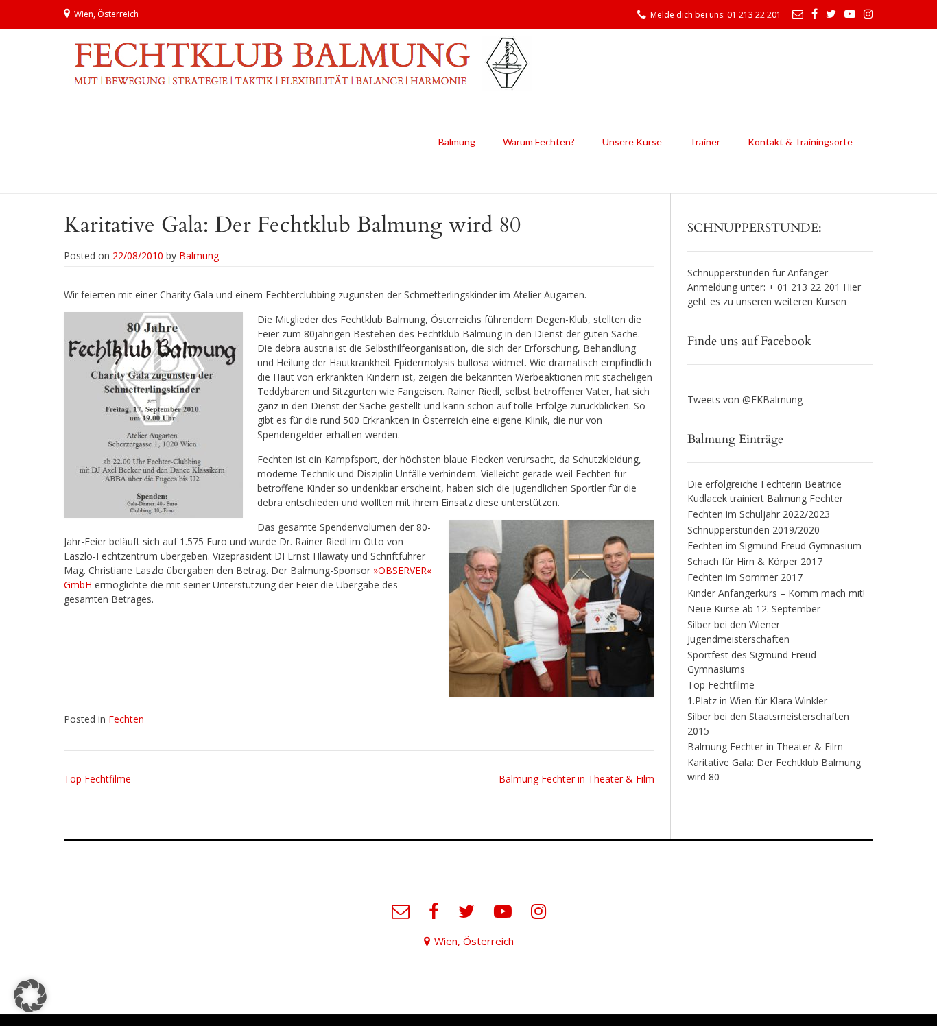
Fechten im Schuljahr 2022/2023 (758, 514)
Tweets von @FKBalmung (745, 399)
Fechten (126, 719)
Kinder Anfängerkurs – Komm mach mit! (776, 592)
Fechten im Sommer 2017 (745, 577)
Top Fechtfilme (97, 778)
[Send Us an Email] (797, 13)
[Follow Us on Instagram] (868, 13)
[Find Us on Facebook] (814, 13)
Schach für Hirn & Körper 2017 (754, 561)
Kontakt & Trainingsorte (800, 141)
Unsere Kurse (632, 141)
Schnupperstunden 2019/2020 (753, 529)
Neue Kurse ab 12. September (753, 608)
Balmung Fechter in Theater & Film (576, 778)
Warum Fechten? (539, 141)
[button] (30, 996)
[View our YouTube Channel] (849, 13)
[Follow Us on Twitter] (831, 13)
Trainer (704, 141)
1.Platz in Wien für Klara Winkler (757, 700)
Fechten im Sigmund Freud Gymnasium (774, 545)
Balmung (456, 141)
